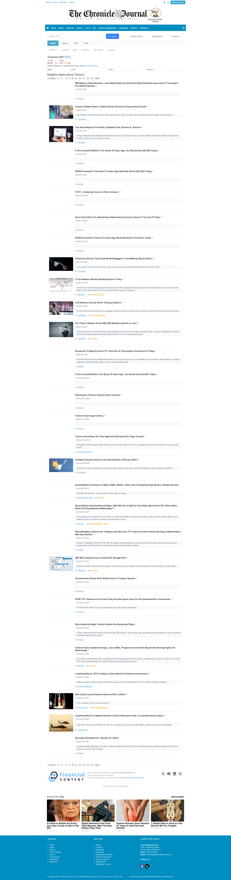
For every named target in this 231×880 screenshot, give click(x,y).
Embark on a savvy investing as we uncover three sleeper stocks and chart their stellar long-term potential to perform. (125, 468)
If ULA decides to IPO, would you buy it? (93, 703)
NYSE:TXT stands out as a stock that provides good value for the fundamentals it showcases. (124, 599)
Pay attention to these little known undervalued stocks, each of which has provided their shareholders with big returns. (125, 115)
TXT (67, 57)
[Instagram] (180, 776)
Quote (73, 69)
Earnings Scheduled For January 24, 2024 (97, 738)
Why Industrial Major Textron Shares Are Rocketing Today (106, 624)
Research (150, 69)
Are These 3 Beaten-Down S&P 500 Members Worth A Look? (107, 323)
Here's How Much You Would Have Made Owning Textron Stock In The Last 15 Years (119, 217)
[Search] (183, 28)
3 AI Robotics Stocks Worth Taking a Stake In (99, 302)
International (98, 50)
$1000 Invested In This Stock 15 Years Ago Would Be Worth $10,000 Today (114, 171)
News (75, 50)
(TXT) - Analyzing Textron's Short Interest (98, 192)
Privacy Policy (122, 778)
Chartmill (80, 612)
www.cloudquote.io (128, 772)
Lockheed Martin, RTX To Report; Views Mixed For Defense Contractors (113, 673)
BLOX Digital (168, 876)
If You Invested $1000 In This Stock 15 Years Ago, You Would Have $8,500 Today (117, 150)
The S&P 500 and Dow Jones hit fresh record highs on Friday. (102, 493)
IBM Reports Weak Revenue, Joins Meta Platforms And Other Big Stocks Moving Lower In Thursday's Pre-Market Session (126, 84)
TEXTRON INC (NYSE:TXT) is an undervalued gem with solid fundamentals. (107, 608)
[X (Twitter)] (163, 776)
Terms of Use (107, 876)
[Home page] (115, 14)
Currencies (85, 50)
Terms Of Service (137, 778)
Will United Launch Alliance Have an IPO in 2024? (101, 694)
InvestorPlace (82, 119)
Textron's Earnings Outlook (90, 415)
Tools (86, 43)
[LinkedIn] (174, 776)
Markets (53, 43)
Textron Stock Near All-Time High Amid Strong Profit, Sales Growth (110, 436)
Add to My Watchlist (91, 66)
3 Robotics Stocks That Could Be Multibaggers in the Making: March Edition (115, 258)
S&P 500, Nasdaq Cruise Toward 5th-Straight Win (101, 558)
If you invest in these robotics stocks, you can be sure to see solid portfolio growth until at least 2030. (118, 267)
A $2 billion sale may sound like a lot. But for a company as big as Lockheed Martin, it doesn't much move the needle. (124, 725)
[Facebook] (168, 776)
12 (88, 78)
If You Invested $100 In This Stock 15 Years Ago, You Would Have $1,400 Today (116, 374)
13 (92, 78)
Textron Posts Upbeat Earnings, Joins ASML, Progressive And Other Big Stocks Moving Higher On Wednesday (125, 649)
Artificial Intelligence (99, 315)
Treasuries (111, 50)
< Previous (51, 78)
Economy (95, 294)
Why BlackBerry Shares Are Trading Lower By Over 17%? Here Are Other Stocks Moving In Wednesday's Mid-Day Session (128, 533)
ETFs (76, 43)
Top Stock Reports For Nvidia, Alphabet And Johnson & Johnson (109, 127)
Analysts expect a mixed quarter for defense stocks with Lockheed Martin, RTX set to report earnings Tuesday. (122, 682)
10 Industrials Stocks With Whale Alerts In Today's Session (106, 578)
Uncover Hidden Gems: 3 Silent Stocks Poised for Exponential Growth (111, 106)
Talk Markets (81, 142)
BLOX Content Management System (149, 876)
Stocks (65, 43)
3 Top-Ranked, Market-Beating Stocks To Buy (99, 279)
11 (84, 78)
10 (80, 78)
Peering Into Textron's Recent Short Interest (98, 395)
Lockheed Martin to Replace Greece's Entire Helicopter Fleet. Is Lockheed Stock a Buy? (120, 715)
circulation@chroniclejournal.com (158, 854)
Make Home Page (178, 2)
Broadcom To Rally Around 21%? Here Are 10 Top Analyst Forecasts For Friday (116, 351)
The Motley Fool (82, 707)
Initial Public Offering (101, 707)
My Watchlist (157, 36)
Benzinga (80, 98)
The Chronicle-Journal (66, 876)
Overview (65, 50)
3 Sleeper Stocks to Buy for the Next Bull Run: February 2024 (107, 459)
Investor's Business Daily (85, 452)
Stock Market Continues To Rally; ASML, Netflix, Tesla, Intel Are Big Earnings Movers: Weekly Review (127, 485)
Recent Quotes (136, 36)
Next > (97, 78)
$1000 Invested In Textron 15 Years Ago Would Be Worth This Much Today (114, 238)
